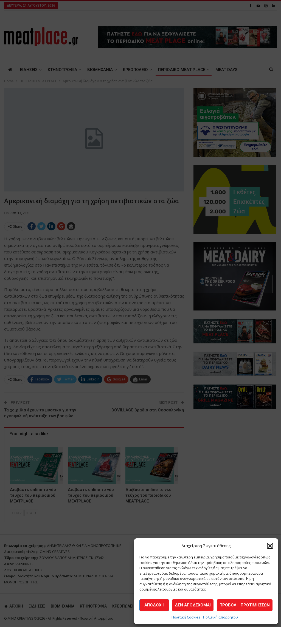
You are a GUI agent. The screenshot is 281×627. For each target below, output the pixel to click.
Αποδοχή (154, 605)
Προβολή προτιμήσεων (245, 605)
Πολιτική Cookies (186, 617)
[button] (270, 546)
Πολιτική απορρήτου (220, 617)
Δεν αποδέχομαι (193, 605)
